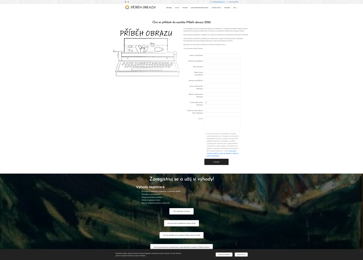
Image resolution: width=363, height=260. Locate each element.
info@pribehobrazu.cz (218, 2)
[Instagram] (128, 1)
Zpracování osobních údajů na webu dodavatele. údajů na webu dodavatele (222, 153)
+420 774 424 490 (233, 2)
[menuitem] (169, 7)
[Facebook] (125, 1)
